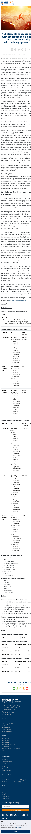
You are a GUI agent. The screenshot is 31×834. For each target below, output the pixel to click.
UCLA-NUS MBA (6, 746)
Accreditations (6, 727)
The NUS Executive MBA (8, 744)
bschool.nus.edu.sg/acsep (17, 300)
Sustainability (5, 796)
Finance (4, 763)
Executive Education (7, 752)
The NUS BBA (5, 738)
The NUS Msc (5, 740)
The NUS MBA (6, 742)
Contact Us (5, 789)
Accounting (5, 759)
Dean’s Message (6, 722)
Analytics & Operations (8, 761)
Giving (4, 793)
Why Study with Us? (7, 724)
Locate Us (7, 715)
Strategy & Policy (6, 770)
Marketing (5, 767)
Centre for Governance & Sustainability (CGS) (14, 780)
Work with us (5, 798)
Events (4, 791)
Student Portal (6, 794)
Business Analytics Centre (9, 778)
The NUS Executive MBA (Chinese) (11, 748)
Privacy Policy (19, 827)
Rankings (4, 725)
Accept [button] (15, 831)
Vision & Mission (6, 729)
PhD (3, 750)
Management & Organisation (10, 765)
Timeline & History (7, 731)
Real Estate (5, 769)
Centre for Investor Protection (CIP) (11, 782)
